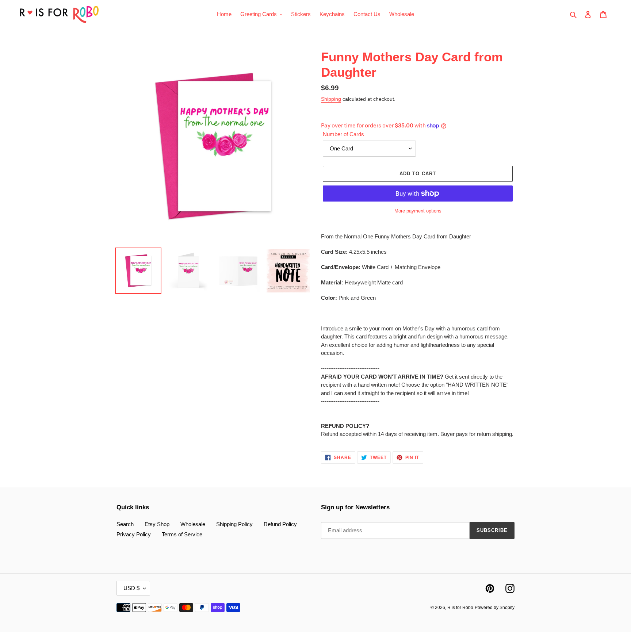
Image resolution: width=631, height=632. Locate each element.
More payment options (417, 211)
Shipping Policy (234, 524)
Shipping (331, 99)
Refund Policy (280, 524)
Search (125, 524)
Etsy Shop (157, 524)
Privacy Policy (133, 534)
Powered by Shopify (495, 607)
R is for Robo (460, 607)
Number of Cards (343, 134)
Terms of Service (182, 534)
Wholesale (192, 524)
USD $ (131, 588)
